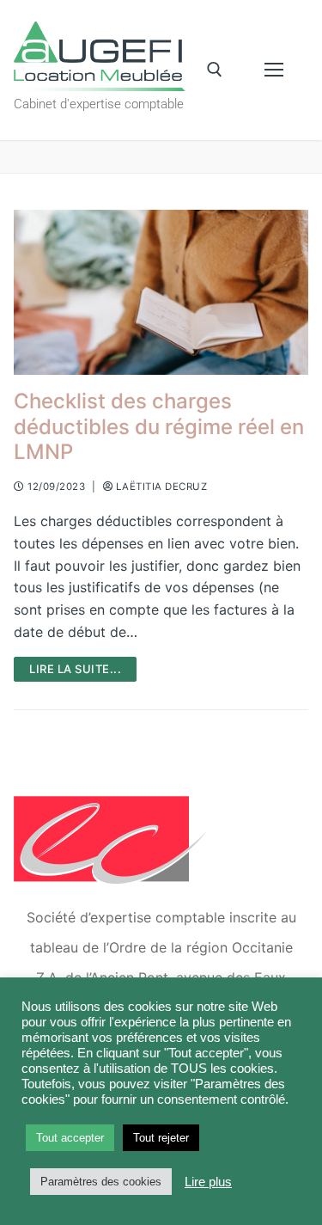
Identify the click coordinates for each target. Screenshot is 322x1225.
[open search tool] (214, 69)
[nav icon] (273, 70)
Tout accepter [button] (70, 1137)
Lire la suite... (75, 669)
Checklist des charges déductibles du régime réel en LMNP (159, 426)
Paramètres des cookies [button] (100, 1181)
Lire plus (208, 1182)
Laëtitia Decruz (159, 487)
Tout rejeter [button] (161, 1137)
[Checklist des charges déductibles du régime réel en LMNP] (161, 293)
